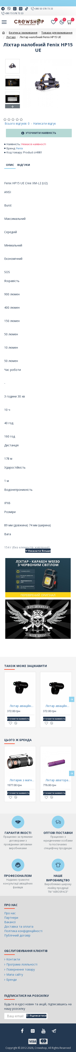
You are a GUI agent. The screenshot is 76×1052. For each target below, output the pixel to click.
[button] (12, 60)
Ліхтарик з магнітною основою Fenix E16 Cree (22, 780)
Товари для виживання (56, 32)
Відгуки (23, 165)
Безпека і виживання (23, 32)
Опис (10, 165)
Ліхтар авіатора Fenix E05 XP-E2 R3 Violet (58, 780)
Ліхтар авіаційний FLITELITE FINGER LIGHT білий (58, 706)
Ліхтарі (11, 37)
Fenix (19, 148)
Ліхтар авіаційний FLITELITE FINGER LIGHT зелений (22, 706)
